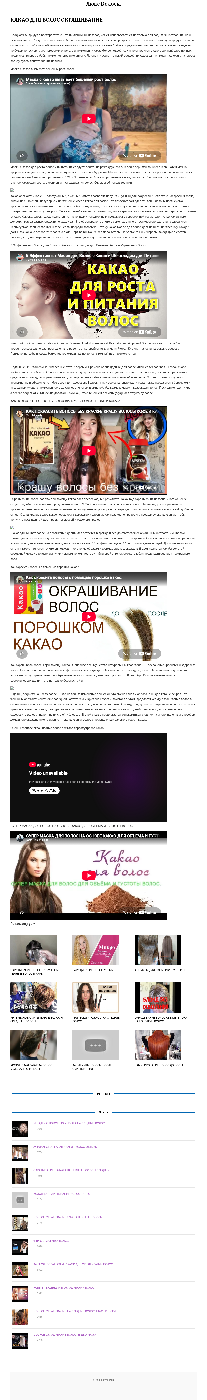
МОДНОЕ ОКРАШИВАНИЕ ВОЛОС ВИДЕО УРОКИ (64, 1334)
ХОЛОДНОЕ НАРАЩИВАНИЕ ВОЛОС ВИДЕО (61, 1194)
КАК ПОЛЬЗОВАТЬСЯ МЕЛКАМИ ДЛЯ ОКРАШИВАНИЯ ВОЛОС (73, 1264)
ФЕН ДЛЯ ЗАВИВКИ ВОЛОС (51, 1241)
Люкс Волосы (103, 4)
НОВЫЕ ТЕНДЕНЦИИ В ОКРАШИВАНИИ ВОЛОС (64, 1287)
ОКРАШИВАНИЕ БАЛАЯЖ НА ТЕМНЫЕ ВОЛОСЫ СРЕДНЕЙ (71, 1170)
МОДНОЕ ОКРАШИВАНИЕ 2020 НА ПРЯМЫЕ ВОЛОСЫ (68, 1217)
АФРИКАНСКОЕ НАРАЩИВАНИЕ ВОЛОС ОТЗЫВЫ (65, 1147)
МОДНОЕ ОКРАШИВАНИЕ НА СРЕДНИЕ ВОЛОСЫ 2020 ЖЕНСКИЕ (75, 1311)
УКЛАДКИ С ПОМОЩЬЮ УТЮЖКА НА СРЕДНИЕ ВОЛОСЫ (70, 1123)
